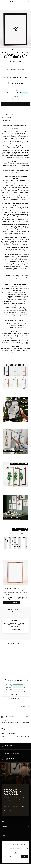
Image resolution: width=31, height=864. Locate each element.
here (25, 323)
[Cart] (28, 2)
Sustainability (7, 117)
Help (3, 831)
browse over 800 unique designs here (18, 277)
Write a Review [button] (16, 694)
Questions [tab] (4, 703)
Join (24, 806)
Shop (3, 821)
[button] (26, 736)
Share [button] (4, 736)
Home (15, 8)
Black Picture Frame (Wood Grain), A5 (10, 733)
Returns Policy (8, 114)
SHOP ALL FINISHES (11, 602)
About (4, 835)
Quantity (15, 96)
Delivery (5, 111)
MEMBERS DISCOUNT (9, 120)
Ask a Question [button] (16, 698)
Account (4, 826)
